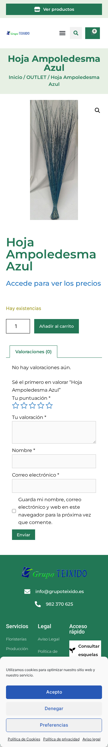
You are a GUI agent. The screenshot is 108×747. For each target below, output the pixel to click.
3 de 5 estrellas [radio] (32, 405)
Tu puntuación (31, 398)
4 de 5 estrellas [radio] (40, 405)
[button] (76, 33)
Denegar (54, 708)
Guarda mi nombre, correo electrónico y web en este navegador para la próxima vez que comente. (54, 511)
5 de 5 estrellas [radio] (49, 405)
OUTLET (36, 77)
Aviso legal (91, 739)
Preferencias (54, 725)
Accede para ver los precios (53, 283)
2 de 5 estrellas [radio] (24, 405)
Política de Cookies (24, 739)
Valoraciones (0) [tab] (33, 351)
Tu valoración (29, 417)
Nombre (23, 450)
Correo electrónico (35, 475)
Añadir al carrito (56, 326)
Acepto (54, 692)
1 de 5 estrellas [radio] (15, 405)
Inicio (15, 77)
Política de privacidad (61, 739)
